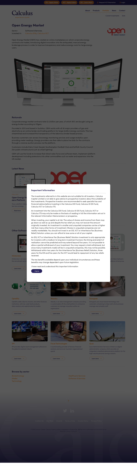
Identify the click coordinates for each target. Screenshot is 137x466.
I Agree (36, 271)
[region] (68, 464)
